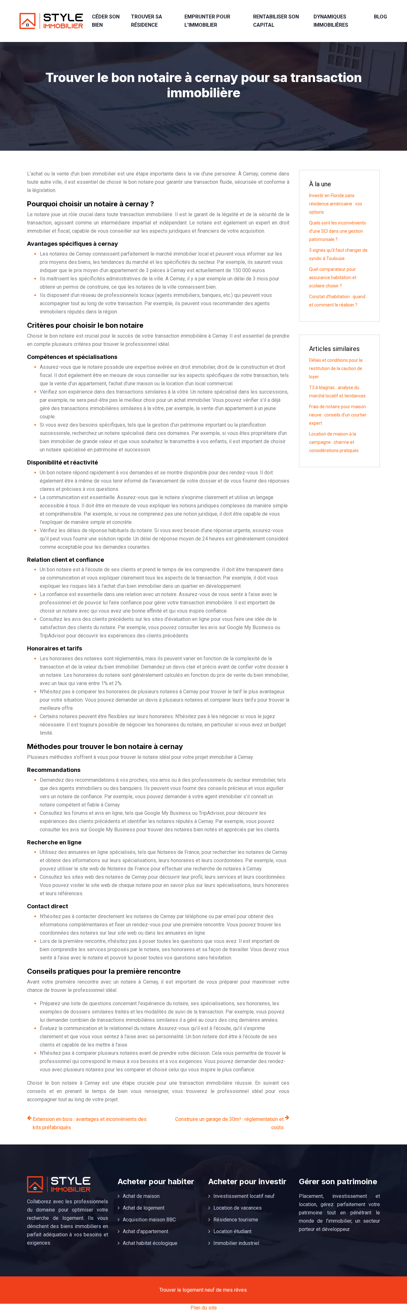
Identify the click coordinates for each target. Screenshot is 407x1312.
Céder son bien (106, 21)
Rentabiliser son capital (276, 21)
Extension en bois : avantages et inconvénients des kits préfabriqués (90, 1123)
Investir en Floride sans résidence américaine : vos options (335, 204)
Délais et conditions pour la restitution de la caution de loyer (335, 368)
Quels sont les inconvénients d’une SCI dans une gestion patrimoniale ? (337, 231)
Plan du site (203, 1308)
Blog (380, 17)
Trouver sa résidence (146, 21)
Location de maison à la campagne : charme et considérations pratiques (334, 442)
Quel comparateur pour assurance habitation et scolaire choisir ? (332, 277)
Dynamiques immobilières (331, 21)
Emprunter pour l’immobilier (207, 21)
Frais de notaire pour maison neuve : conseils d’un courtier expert (338, 415)
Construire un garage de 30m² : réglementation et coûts (229, 1123)
